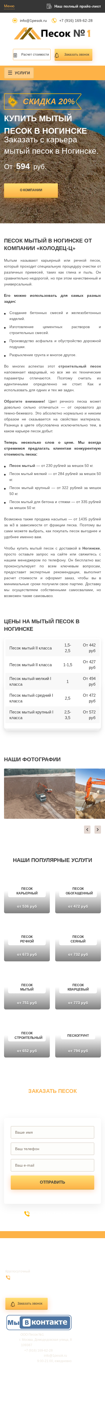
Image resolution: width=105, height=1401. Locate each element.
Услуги (22, 73)
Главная (16, 1258)
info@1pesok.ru (33, 20)
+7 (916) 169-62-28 (76, 20)
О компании (31, 190)
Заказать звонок (76, 54)
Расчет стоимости (35, 54)
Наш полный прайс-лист (77, 6)
